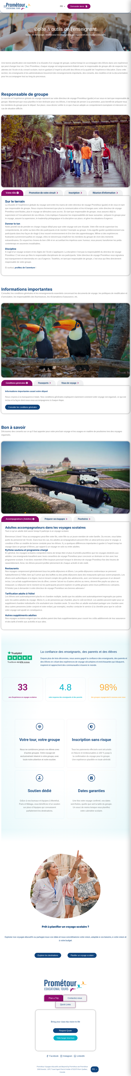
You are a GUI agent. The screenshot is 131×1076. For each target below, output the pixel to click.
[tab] (12, 193)
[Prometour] (18, 6)
